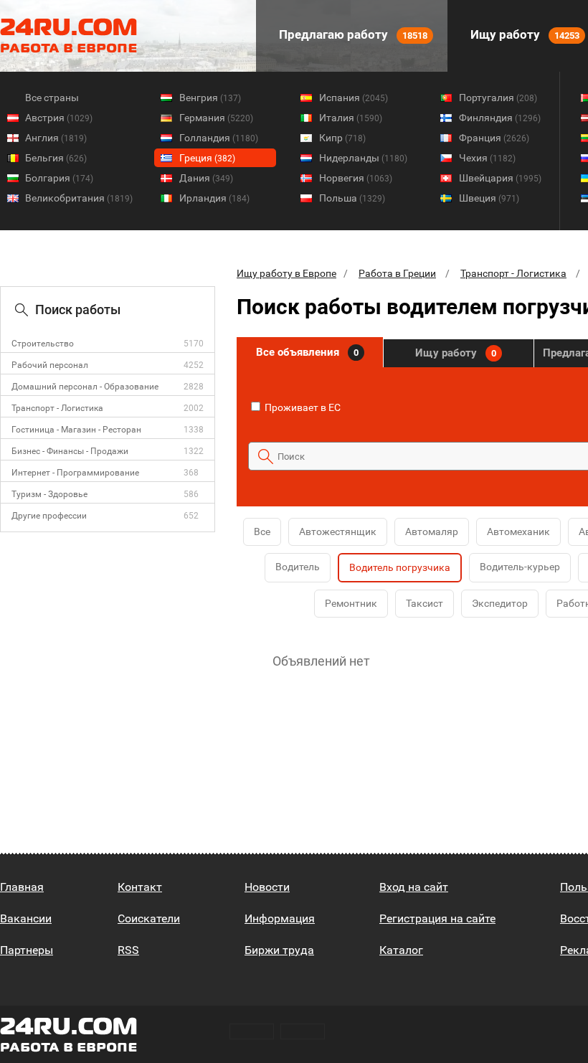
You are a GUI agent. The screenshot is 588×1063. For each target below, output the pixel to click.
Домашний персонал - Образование (84, 387)
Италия (350, 117)
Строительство (42, 344)
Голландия (218, 137)
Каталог (401, 950)
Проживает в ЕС (301, 407)
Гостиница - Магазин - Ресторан (76, 430)
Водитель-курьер (520, 566)
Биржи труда (279, 950)
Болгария (59, 178)
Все (262, 531)
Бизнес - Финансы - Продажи (69, 451)
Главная (22, 887)
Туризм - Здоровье (49, 494)
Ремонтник (351, 603)
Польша (352, 198)
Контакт (140, 887)
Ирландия (214, 198)
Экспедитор (500, 603)
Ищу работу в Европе (286, 273)
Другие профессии (49, 516)
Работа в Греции (397, 273)
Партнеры (26, 950)
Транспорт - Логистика (57, 408)
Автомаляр (431, 531)
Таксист (424, 603)
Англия (56, 137)
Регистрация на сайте (437, 918)
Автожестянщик (337, 531)
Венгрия (210, 97)
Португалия (498, 97)
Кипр (342, 137)
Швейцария (500, 178)
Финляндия (500, 117)
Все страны (52, 97)
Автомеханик (518, 531)
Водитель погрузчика (399, 567)
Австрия (59, 117)
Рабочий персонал (49, 365)
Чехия (487, 158)
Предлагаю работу (351, 34)
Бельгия (56, 158)
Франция (494, 137)
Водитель (297, 566)
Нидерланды (363, 158)
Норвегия (355, 178)
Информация (280, 918)
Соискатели (149, 918)
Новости (267, 887)
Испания (353, 97)
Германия (216, 117)
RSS (128, 950)
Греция (207, 158)
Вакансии (26, 918)
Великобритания (79, 198)
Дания (206, 178)
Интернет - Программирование (75, 473)
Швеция (489, 198)
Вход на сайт (413, 887)
